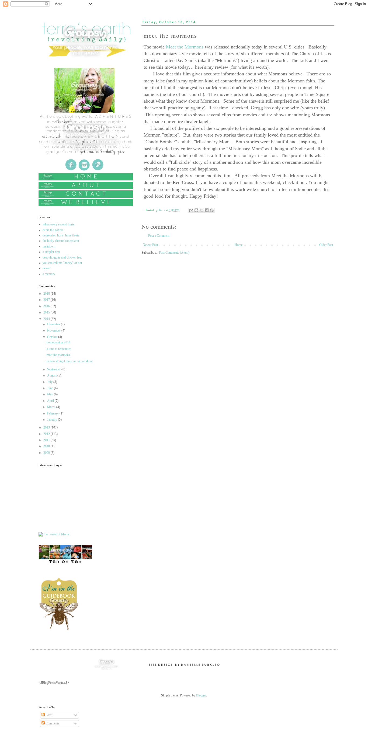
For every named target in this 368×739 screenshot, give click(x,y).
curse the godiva (53, 230)
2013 (47, 427)
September (54, 369)
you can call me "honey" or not (62, 263)
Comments (52, 723)
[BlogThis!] (196, 210)
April (51, 401)
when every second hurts (58, 224)
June (50, 388)
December (54, 324)
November (54, 330)
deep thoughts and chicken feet (62, 257)
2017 (47, 300)
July (50, 382)
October (52, 337)
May (50, 394)
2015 (47, 312)
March (51, 407)
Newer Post (150, 245)
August (52, 375)
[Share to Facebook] (206, 210)
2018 (47, 293)
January (52, 419)
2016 (47, 306)
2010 (47, 446)
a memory (49, 274)
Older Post (326, 245)
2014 (47, 319)
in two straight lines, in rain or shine (69, 361)
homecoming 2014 (58, 342)
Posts (49, 715)
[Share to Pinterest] (211, 210)
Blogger (201, 695)
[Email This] (191, 210)
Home (238, 245)
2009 (47, 453)
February (53, 413)
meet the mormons (58, 355)
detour (47, 268)
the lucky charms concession (61, 241)
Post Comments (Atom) (174, 253)
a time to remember (59, 349)
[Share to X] (201, 210)
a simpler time (51, 252)
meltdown (49, 246)
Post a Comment (158, 236)
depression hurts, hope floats (61, 235)
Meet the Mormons (184, 47)
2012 (47, 434)
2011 (47, 440)
